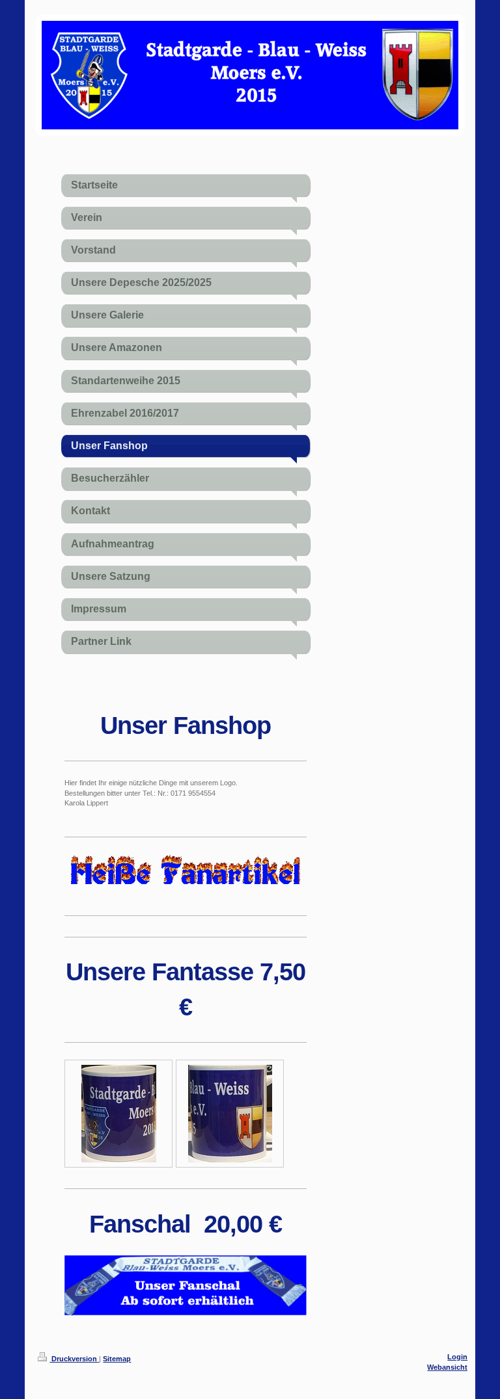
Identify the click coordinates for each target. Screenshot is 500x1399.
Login (457, 1357)
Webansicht (447, 1367)
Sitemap (117, 1359)
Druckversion (74, 1359)
